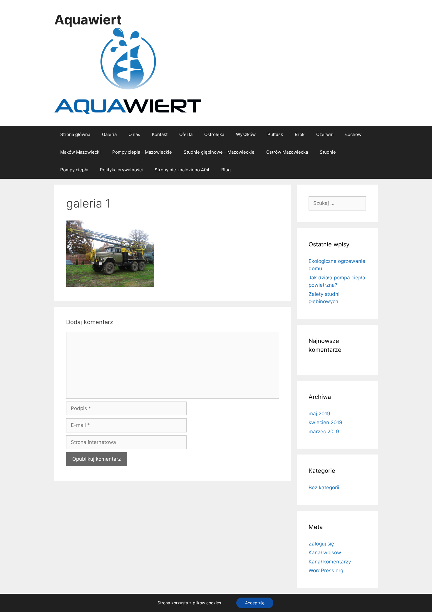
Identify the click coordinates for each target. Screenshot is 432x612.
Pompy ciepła (74, 170)
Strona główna (75, 134)
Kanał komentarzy (330, 562)
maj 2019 (319, 414)
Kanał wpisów (325, 552)
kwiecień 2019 (325, 422)
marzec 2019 (324, 431)
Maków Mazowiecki (80, 152)
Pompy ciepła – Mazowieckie (142, 152)
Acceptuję (254, 602)
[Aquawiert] (127, 70)
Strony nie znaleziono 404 (182, 170)
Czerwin (325, 134)
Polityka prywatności (121, 170)
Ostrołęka (214, 134)
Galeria (109, 134)
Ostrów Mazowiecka (287, 152)
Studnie (328, 152)
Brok (299, 134)
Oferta (185, 134)
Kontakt (160, 134)
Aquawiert (87, 19)
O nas (134, 134)
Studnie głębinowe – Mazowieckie (219, 152)
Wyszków (246, 134)
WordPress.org (326, 570)
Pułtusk (275, 134)
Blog (226, 170)
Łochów (353, 134)
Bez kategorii (324, 487)
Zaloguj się (321, 544)
